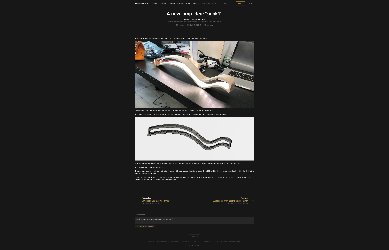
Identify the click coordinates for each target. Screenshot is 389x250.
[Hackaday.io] (142, 3)
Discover (163, 3)
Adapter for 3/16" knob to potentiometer (230, 200)
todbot (181, 25)
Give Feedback (175, 241)
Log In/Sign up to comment (145, 227)
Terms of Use (186, 241)
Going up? (195, 236)
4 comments (244, 203)
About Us (151, 241)
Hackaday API (208, 241)
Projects (154, 3)
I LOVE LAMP (200, 19)
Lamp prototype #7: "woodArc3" (155, 200)
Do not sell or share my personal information (227, 241)
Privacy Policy (197, 241)
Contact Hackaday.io (162, 241)
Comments (208, 25)
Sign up (240, 3)
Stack (188, 3)
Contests (172, 3)
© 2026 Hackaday (194, 245)
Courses (180, 3)
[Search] (225, 3)
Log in (250, 3)
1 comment (157, 203)
